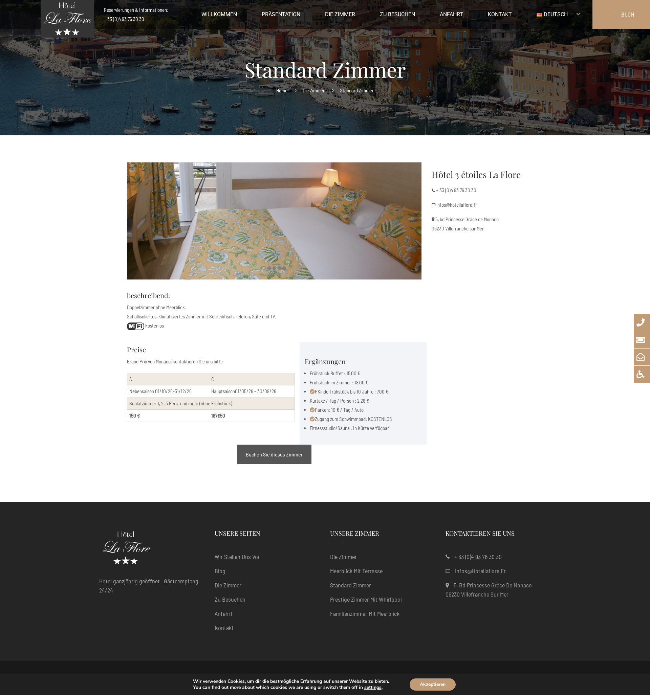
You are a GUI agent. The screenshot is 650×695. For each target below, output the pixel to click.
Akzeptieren (433, 684)
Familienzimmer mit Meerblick (364, 613)
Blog (220, 571)
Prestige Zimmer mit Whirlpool (366, 599)
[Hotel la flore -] (67, 20)
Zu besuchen (230, 599)
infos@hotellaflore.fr (456, 205)
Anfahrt (224, 613)
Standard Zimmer (350, 585)
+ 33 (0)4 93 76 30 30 (456, 190)
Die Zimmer (314, 90)
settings (373, 688)
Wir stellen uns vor (237, 556)
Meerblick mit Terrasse (356, 571)
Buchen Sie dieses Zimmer (274, 454)
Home (281, 90)
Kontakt (224, 627)
